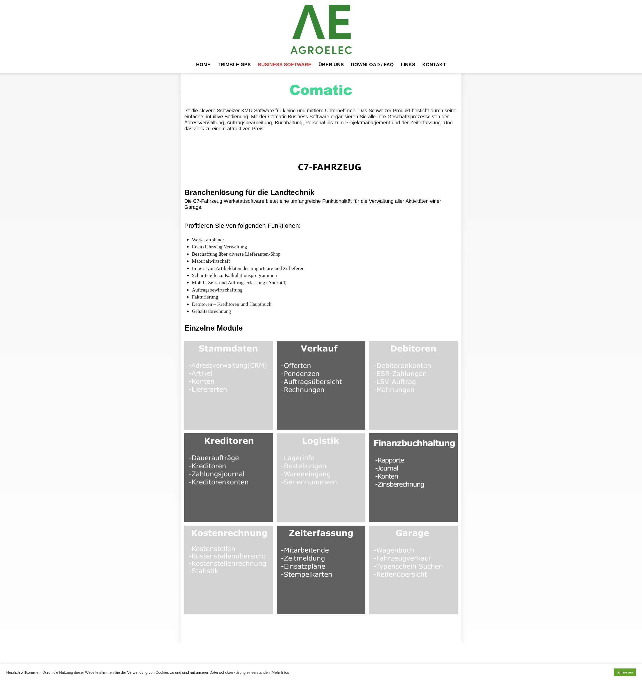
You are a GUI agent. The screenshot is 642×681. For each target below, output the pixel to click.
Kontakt (434, 64)
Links (408, 64)
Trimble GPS (234, 64)
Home (203, 64)
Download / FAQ (372, 64)
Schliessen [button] (625, 672)
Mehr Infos (280, 672)
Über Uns (331, 64)
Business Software (284, 64)
